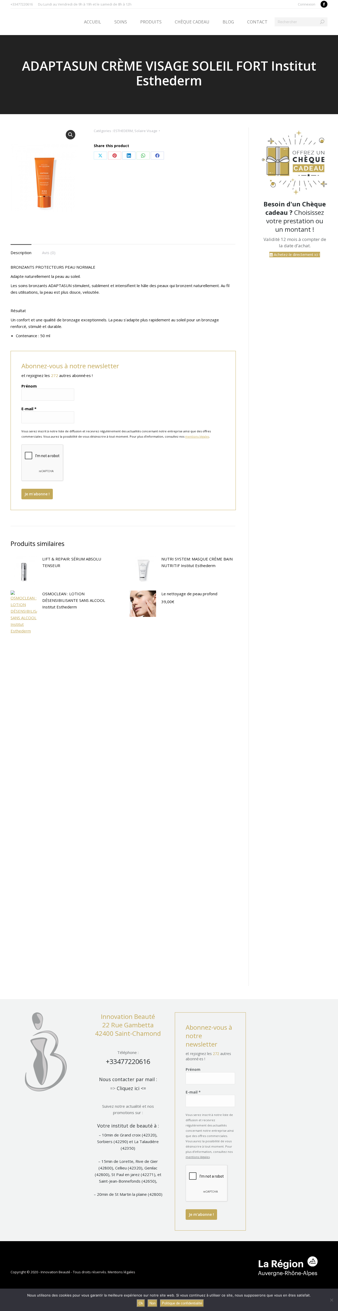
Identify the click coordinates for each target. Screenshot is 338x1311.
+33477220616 (128, 1061)
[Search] (322, 21)
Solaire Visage (145, 130)
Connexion (306, 4)
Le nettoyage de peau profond (189, 593)
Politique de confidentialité (182, 1303)
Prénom (29, 386)
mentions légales (197, 436)
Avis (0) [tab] (48, 252)
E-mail (28, 408)
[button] (70, 134)
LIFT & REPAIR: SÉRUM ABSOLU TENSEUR (71, 562)
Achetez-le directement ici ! (296, 254)
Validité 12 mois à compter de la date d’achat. (295, 242)
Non (152, 1303)
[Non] (331, 1300)
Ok (141, 1303)
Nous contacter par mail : (128, 1079)
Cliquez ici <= (131, 1088)
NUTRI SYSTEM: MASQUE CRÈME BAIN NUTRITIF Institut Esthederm (197, 562)
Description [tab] (21, 252)
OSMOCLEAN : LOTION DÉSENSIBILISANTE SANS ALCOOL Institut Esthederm (73, 600)
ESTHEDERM (123, 130)
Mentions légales (121, 1272)
